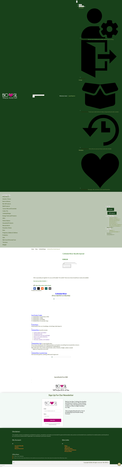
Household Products (8, 223)
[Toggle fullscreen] (1, 465)
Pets (4, 230)
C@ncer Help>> (110, 227)
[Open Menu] (76, 2)
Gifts (4, 218)
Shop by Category (6, 195)
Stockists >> (109, 233)
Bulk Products (6, 206)
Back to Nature (6, 201)
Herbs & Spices (6, 220)
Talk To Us (67, 447)
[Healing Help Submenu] (114, 216)
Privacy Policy (68, 451)
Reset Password (19, 448)
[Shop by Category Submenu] (10, 195)
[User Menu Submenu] (84, 6)
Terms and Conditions (70, 450)
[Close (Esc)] (4, 465)
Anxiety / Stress (7, 199)
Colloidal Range (7, 213)
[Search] (34, 96)
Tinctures (5, 242)
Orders (17, 447)
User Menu (81, 6)
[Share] (2, 465)
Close (80, 4)
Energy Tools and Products (10, 216)
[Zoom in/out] (0, 465)
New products (6, 225)
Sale (4, 237)
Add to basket (67, 265)
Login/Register (71, 95)
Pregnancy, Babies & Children (10, 232)
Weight (4, 244)
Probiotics (5, 235)
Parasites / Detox (7, 228)
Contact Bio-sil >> (111, 234)
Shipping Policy (69, 448)
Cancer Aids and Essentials (9, 208)
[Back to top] (119, 464)
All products (6, 196)
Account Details (19, 445)
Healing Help (110, 216)
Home (32, 249)
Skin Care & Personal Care (9, 240)
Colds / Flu (5, 211)
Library (108, 228)
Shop (36, 249)
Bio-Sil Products (7, 203)
